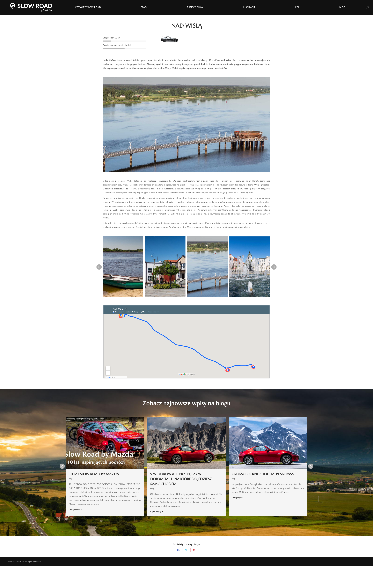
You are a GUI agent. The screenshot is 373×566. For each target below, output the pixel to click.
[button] (99, 267)
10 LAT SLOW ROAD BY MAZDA (94, 474)
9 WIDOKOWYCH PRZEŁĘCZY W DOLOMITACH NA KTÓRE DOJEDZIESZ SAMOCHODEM (181, 479)
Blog (70, 479)
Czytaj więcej (74, 509)
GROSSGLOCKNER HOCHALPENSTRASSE (263, 474)
